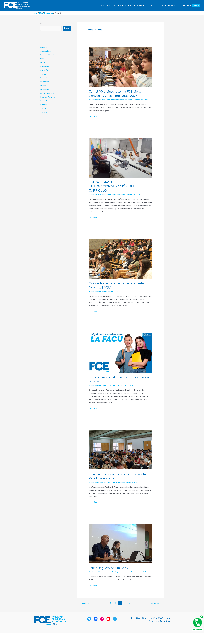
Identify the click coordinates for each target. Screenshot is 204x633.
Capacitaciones (45, 51)
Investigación (45, 85)
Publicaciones (45, 105)
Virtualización (45, 112)
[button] (109, 5)
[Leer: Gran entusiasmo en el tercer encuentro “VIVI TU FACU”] (120, 259)
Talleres (43, 108)
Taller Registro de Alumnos (108, 568)
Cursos (42, 59)
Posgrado (44, 101)
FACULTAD (104, 5)
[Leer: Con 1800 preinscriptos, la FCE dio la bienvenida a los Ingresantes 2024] (120, 67)
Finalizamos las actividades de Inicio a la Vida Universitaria (117, 476)
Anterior (84, 603)
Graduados (44, 78)
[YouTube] (108, 619)
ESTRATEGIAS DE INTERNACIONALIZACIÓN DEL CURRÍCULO (112, 186)
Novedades (44, 89)
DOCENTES (155, 5)
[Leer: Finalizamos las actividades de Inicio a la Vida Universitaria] (120, 449)
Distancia (43, 62)
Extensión (44, 70)
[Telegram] (115, 619)
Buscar (42, 24)
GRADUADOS (167, 5)
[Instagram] (102, 619)
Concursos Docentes (48, 55)
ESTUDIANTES (139, 5)
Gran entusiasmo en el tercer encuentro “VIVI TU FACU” (117, 285)
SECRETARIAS (183, 5)
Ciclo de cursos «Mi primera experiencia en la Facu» (119, 379)
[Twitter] (89, 619)
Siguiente (156, 603)
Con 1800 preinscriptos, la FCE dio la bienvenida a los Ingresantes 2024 (115, 93)
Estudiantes (44, 66)
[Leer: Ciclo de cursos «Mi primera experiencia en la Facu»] (120, 352)
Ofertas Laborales (47, 93)
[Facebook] (96, 619)
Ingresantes (44, 82)
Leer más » (93, 116)
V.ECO (196, 5)
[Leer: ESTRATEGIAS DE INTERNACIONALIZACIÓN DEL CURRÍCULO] (120, 157)
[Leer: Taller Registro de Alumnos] (120, 543)
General (43, 74)
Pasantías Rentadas (47, 97)
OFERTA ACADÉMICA (121, 5)
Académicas (44, 47)
